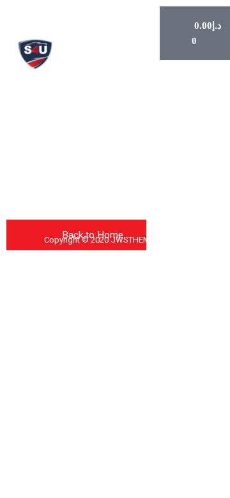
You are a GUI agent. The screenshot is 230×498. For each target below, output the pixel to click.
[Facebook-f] (24, 141)
